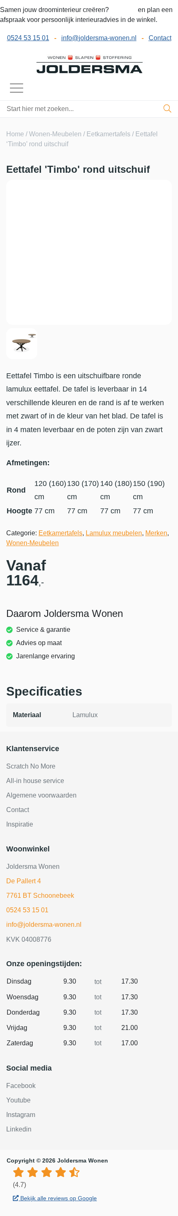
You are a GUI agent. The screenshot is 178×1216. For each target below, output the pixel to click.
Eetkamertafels (108, 134)
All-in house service (35, 780)
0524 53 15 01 (28, 37)
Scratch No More (30, 766)
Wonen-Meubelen (55, 134)
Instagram (20, 1114)
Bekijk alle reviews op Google (58, 1198)
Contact (160, 37)
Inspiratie (19, 824)
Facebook (21, 1085)
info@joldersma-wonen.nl (99, 37)
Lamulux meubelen (114, 533)
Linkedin (18, 1129)
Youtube (18, 1100)
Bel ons (124, 9)
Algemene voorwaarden (41, 795)
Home (15, 134)
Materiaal (27, 714)
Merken (156, 533)
